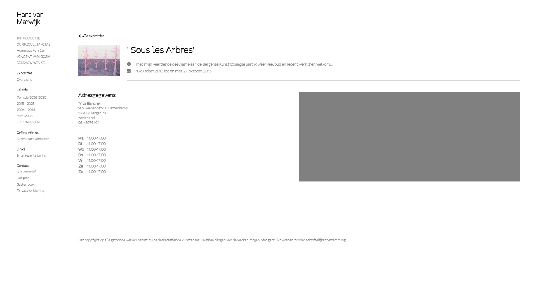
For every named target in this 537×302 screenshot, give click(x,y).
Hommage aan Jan (31, 50)
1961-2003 (24, 116)
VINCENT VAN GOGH (33, 57)
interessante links (31, 155)
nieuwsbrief (26, 172)
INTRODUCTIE (28, 38)
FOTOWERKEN (28, 122)
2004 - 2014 (26, 110)
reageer (23, 178)
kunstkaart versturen (33, 139)
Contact (23, 166)
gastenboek (26, 184)
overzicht (24, 79)
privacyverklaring (30, 190)
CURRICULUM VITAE (33, 44)
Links (21, 149)
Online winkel (28, 133)
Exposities (24, 73)
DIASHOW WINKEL (32, 63)
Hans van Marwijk (30, 18)
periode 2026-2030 (31, 97)
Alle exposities (93, 36)
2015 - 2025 (25, 104)
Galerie (22, 90)
